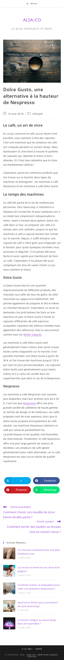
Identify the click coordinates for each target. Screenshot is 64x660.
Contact (32, 656)
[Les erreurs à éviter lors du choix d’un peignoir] (9, 571)
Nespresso (29, 403)
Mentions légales (48, 654)
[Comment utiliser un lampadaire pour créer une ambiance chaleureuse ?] (9, 588)
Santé (38, 649)
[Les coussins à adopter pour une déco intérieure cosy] (9, 553)
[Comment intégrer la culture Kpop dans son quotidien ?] (9, 623)
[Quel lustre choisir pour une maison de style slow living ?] (9, 606)
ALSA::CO (32, 20)
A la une (27, 649)
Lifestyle (37, 113)
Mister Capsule (32, 334)
